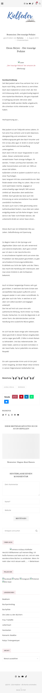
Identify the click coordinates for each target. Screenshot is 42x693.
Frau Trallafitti (7, 620)
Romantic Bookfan (9, 635)
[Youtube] (30, 3)
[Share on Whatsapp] (32, 397)
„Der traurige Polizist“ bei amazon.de (21, 65)
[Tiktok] (32, 3)
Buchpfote (6, 609)
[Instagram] (24, 3)
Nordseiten (6, 630)
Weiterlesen (34, 561)
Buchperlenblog (8, 604)
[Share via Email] (6, 402)
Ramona (20, 38)
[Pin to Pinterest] (21, 397)
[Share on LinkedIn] (26, 397)
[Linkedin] (27, 3)
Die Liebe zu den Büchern (12, 615)
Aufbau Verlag (9, 387)
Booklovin (6, 599)
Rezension (21, 387)
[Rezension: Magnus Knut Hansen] (21, 446)
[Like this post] (15, 397)
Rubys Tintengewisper (11, 640)
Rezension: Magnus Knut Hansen (21, 462)
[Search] (39, 3)
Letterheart (6, 625)
